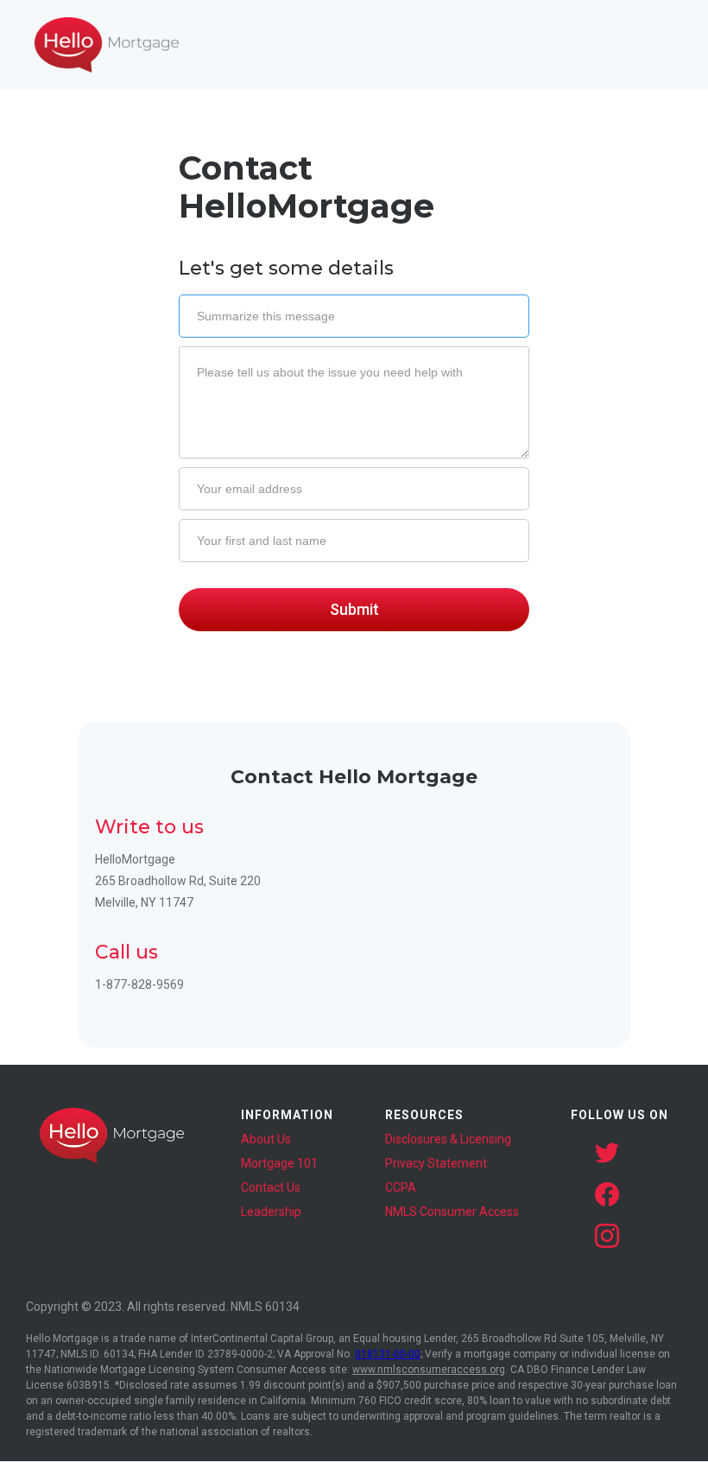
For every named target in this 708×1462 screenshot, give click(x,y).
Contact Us (270, 1187)
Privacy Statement (436, 1163)
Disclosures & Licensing (448, 1139)
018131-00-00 (387, 1354)
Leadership (271, 1211)
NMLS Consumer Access (452, 1211)
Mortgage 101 (279, 1163)
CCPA (400, 1187)
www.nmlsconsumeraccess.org (428, 1370)
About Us (266, 1139)
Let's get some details (286, 268)
